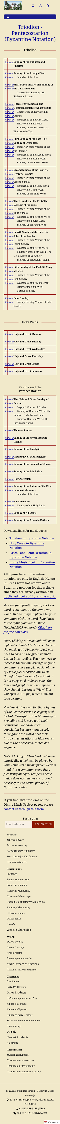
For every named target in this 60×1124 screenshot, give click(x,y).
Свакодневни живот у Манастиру (26, 902)
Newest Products (17, 1037)
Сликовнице (14, 1026)
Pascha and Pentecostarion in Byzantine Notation (31, 555)
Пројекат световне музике (21, 969)
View (7, 61)
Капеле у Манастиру (18, 907)
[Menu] (54, 5)
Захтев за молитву (17, 845)
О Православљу (16, 913)
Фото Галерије (15, 941)
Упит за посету (15, 839)
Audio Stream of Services (23, 964)
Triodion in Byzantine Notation (32, 538)
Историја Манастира (18, 890)
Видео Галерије (15, 947)
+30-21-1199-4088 (27, 1112)
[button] (52, 1122)
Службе (11, 924)
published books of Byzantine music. (30, 596)
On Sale (11, 1031)
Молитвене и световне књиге (23, 1020)
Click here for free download (28, 629)
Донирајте (12, 1043)
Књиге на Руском (16, 1009)
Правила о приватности (20, 1060)
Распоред (12, 874)
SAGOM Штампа (16, 987)
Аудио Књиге (14, 953)
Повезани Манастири (19, 896)
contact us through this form (24, 809)
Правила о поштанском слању (24, 1071)
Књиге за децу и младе (20, 1015)
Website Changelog (19, 929)
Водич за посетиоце (18, 879)
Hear (11, 61)
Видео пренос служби (19, 958)
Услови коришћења (17, 1054)
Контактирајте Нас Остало (22, 856)
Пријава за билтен (17, 862)
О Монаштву (14, 918)
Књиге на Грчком (16, 1003)
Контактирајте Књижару (21, 851)
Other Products (16, 992)
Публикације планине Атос (22, 998)
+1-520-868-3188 (28, 1108)
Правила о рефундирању (21, 1066)
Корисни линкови (17, 885)
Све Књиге (13, 981)
